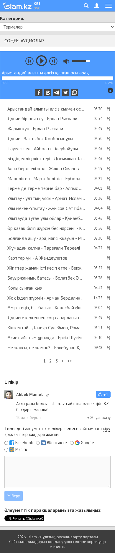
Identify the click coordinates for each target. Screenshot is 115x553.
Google (87, 442)
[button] (103, 394)
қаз (37, 3)
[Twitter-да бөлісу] (65, 92)
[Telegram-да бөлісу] (56, 92)
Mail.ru (21, 449)
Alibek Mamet (29, 394)
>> (70, 361)
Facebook (24, 442)
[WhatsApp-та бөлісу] (74, 92)
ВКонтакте (57, 442)
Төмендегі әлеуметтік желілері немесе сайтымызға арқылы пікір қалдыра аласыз (57, 431)
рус (37, 8)
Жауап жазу (100, 417)
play (41, 60)
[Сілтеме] (47, 395)
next (53, 61)
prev (29, 61)
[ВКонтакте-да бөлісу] (47, 92)
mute (66, 61)
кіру (106, 428)
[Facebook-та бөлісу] (38, 92)
